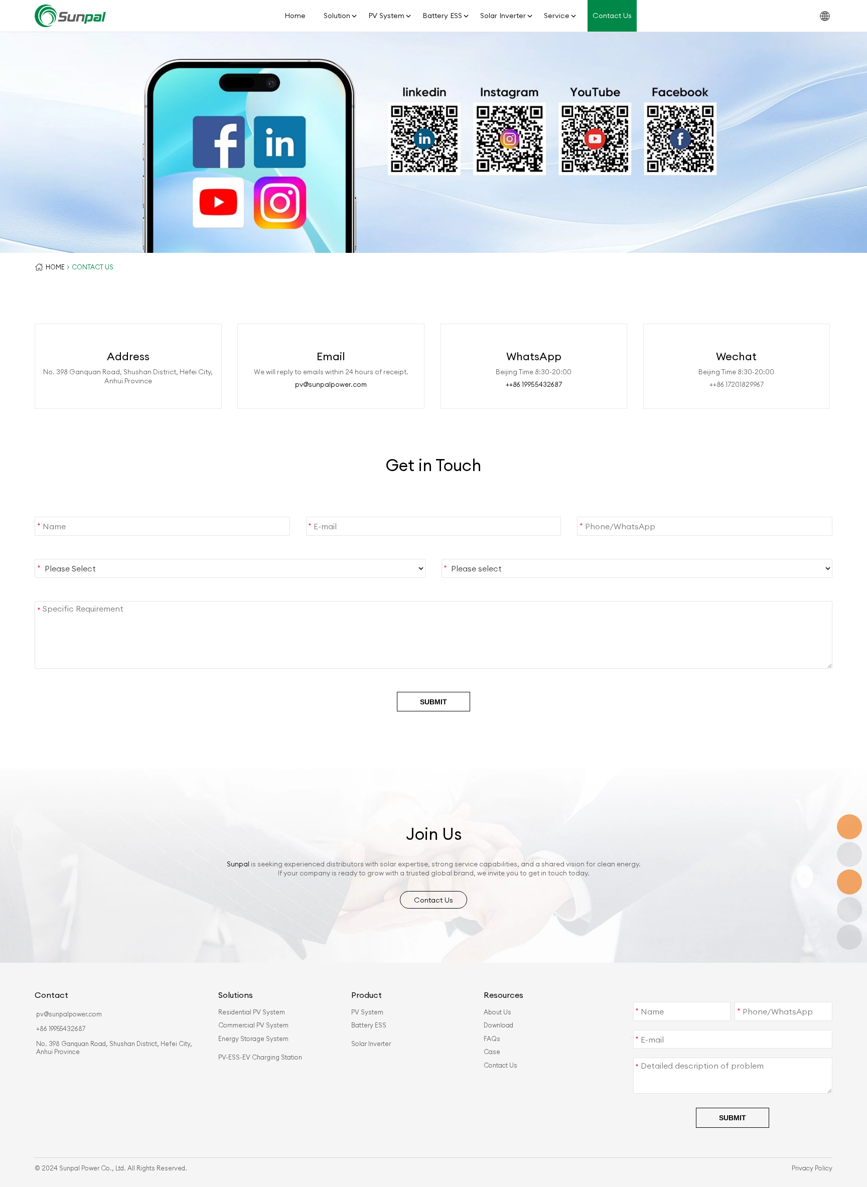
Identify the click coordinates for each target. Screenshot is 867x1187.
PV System (386, 15)
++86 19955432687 (534, 384)
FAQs (492, 1038)
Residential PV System (251, 1012)
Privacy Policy (812, 1168)
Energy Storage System (253, 1038)
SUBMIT (433, 702)
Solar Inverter (503, 15)
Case (492, 1052)
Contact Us (612, 15)
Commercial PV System (253, 1025)
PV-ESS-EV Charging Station (260, 1057)
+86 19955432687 (60, 1028)
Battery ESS (442, 15)
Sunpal (238, 863)
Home (295, 15)
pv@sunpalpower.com (331, 384)
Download (498, 1025)
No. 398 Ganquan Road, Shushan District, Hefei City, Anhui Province (114, 1048)
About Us (497, 1012)
